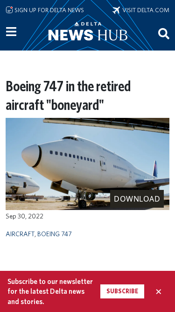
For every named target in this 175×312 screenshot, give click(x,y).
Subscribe (122, 291)
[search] (163, 33)
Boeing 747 (54, 234)
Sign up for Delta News (48, 10)
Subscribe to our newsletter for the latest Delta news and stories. (50, 291)
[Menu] (11, 32)
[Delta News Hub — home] (87, 44)
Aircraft (20, 234)
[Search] (163, 33)
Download (137, 199)
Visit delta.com (144, 10)
